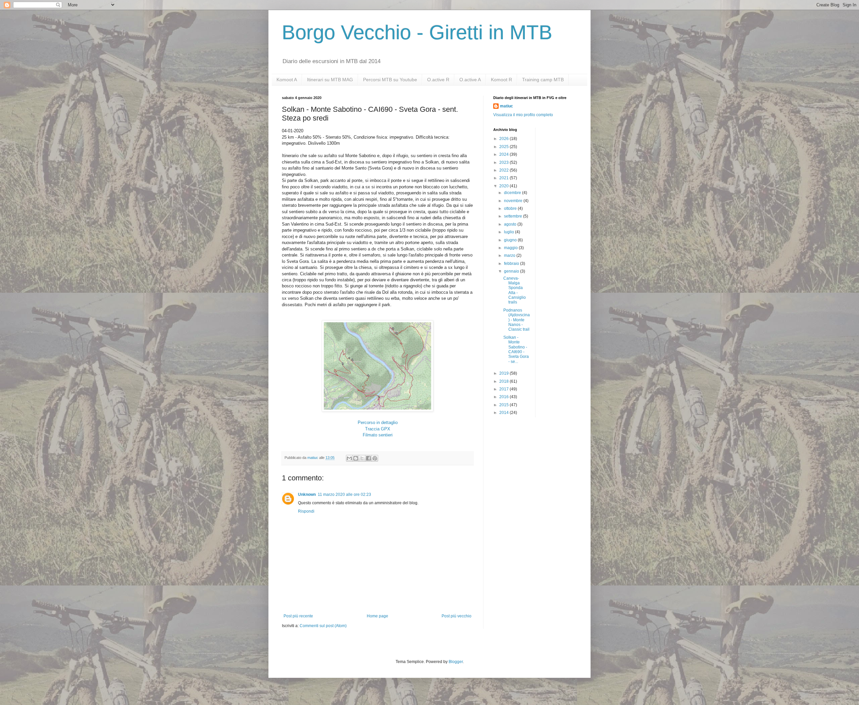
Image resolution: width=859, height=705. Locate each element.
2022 (504, 170)
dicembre (513, 192)
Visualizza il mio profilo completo (523, 114)
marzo (510, 255)
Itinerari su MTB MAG (330, 79)
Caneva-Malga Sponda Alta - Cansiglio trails (514, 290)
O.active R (438, 79)
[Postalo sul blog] (355, 458)
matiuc (506, 106)
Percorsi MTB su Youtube (390, 79)
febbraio (512, 263)
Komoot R (501, 79)
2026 (504, 138)
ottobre (511, 208)
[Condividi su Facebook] (368, 458)
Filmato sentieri (378, 434)
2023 (504, 162)
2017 (504, 389)
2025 (504, 146)
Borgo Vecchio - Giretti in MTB (417, 32)
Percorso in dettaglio (378, 422)
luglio (509, 232)
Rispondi (306, 511)
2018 (504, 381)
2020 (504, 186)
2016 (504, 396)
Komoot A (286, 79)
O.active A (470, 79)
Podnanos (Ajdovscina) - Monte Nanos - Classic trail (516, 320)
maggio (511, 247)
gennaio (512, 271)
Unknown (307, 494)
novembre (513, 200)
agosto (510, 224)
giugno (511, 240)
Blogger (456, 661)
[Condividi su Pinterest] (374, 458)
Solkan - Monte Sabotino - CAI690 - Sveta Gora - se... (516, 349)
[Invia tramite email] (349, 458)
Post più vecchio (456, 616)
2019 (504, 373)
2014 (504, 412)
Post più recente (298, 616)
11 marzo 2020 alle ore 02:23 (344, 494)
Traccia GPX (377, 428)
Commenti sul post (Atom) (323, 625)
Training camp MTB (543, 79)
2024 (504, 154)
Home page (377, 616)
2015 (504, 405)
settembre (513, 216)
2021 (504, 178)
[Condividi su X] (362, 458)
